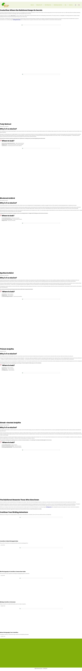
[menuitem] (75, 4)
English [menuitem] (46, 668)
